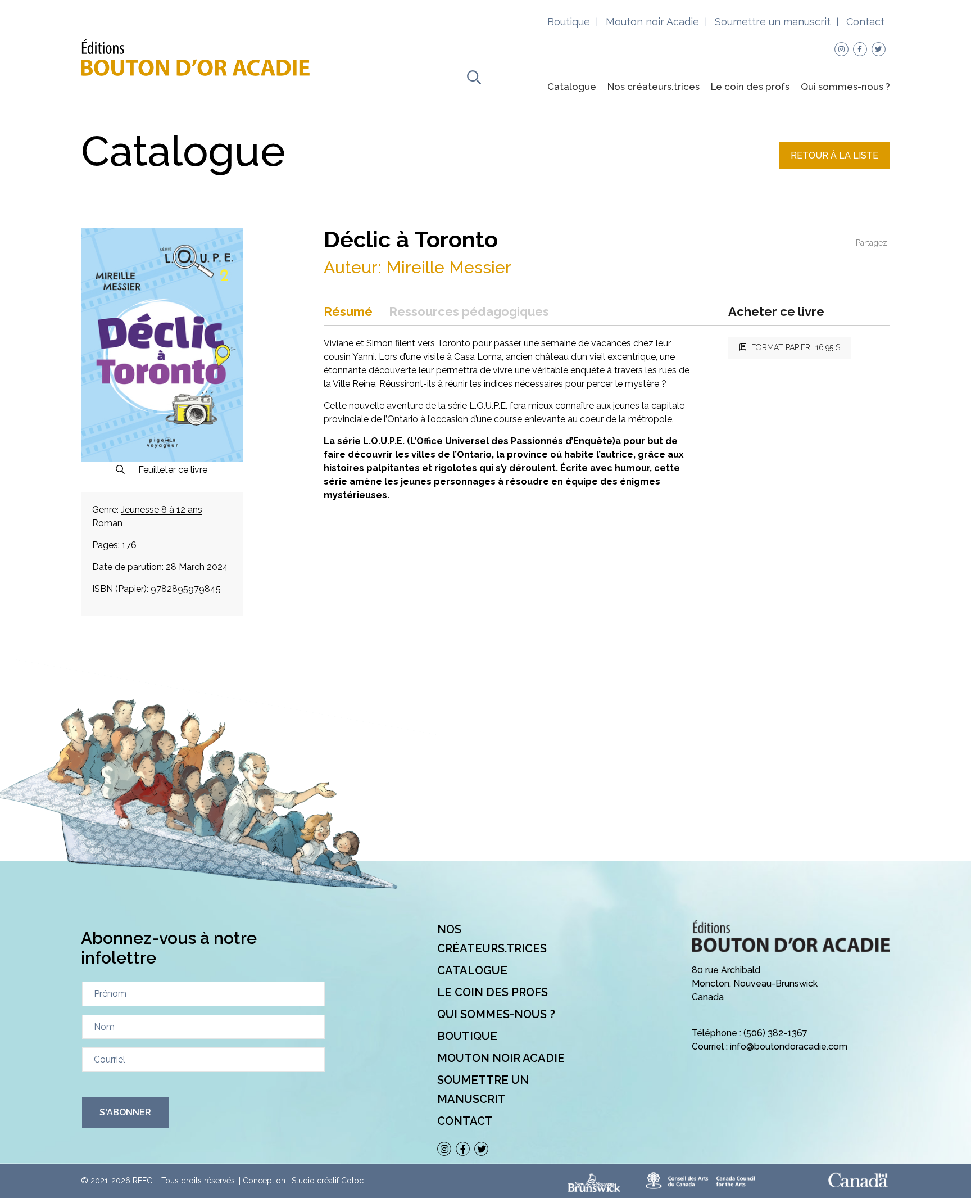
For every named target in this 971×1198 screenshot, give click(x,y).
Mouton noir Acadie (652, 22)
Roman (107, 523)
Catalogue (571, 86)
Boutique (568, 22)
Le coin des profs (750, 86)
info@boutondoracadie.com (788, 1046)
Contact (865, 22)
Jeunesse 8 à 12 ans (161, 509)
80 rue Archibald (726, 970)
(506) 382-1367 (775, 1033)
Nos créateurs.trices (653, 86)
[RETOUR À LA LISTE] (834, 166)
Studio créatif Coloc (328, 1180)
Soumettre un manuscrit (773, 22)
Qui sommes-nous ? (845, 86)
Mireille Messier (448, 267)
